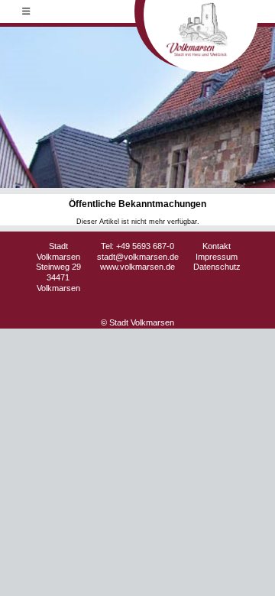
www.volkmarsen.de (137, 266)
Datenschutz (217, 266)
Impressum (217, 256)
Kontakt (216, 246)
